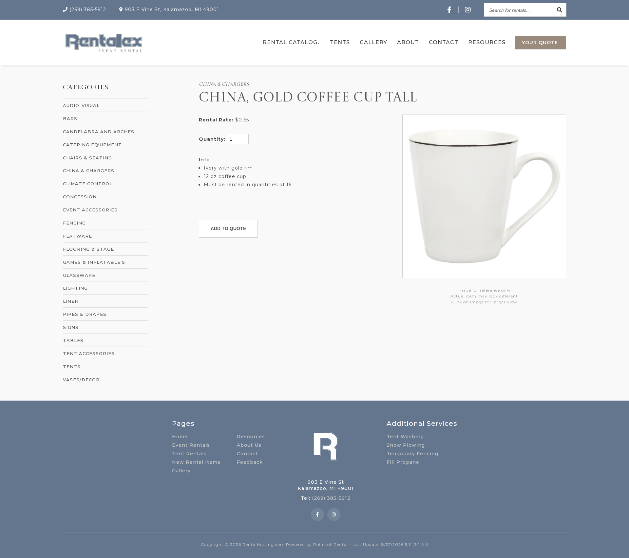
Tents (340, 42)
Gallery (373, 42)
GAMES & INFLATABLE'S (94, 262)
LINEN (71, 301)
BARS (70, 118)
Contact (443, 42)
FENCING (74, 222)
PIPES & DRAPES (84, 314)
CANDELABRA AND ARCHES (98, 131)
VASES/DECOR (81, 379)
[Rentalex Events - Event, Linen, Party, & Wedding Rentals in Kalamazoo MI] (103, 52)
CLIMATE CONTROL (87, 183)
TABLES (73, 340)
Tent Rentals (189, 454)
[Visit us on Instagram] (468, 10)
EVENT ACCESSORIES (90, 209)
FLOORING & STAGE (88, 249)
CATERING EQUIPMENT (92, 144)
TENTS (72, 366)
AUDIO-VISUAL (81, 105)
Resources (486, 42)
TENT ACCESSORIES (89, 353)
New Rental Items (196, 462)
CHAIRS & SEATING (87, 157)
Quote (540, 42)
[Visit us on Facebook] (449, 10)
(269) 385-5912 (331, 498)
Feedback (250, 462)
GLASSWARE (79, 275)
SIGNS (71, 327)
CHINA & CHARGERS (88, 170)
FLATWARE (77, 236)
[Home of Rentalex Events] (325, 471)
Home (180, 437)
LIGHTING (75, 288)
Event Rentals (191, 445)
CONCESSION (80, 196)
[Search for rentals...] (559, 9)
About (408, 42)
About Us (249, 445)
